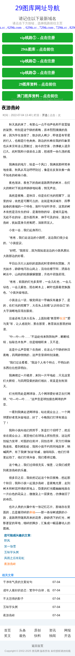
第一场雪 (10, 546)
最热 (22, 635)
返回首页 (37, 645)
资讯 (52, 630)
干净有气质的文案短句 (17, 582)
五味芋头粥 (11, 552)
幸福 (32, 512)
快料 (37, 635)
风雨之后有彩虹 (14, 558)
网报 (67, 630)
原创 (37, 630)
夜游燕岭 (10, 563)
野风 (7, 540)
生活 (62, 318)
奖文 (7, 635)
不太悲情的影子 (13, 598)
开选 (45, 115)
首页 (7, 630)
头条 (22, 630)
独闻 (52, 635)
